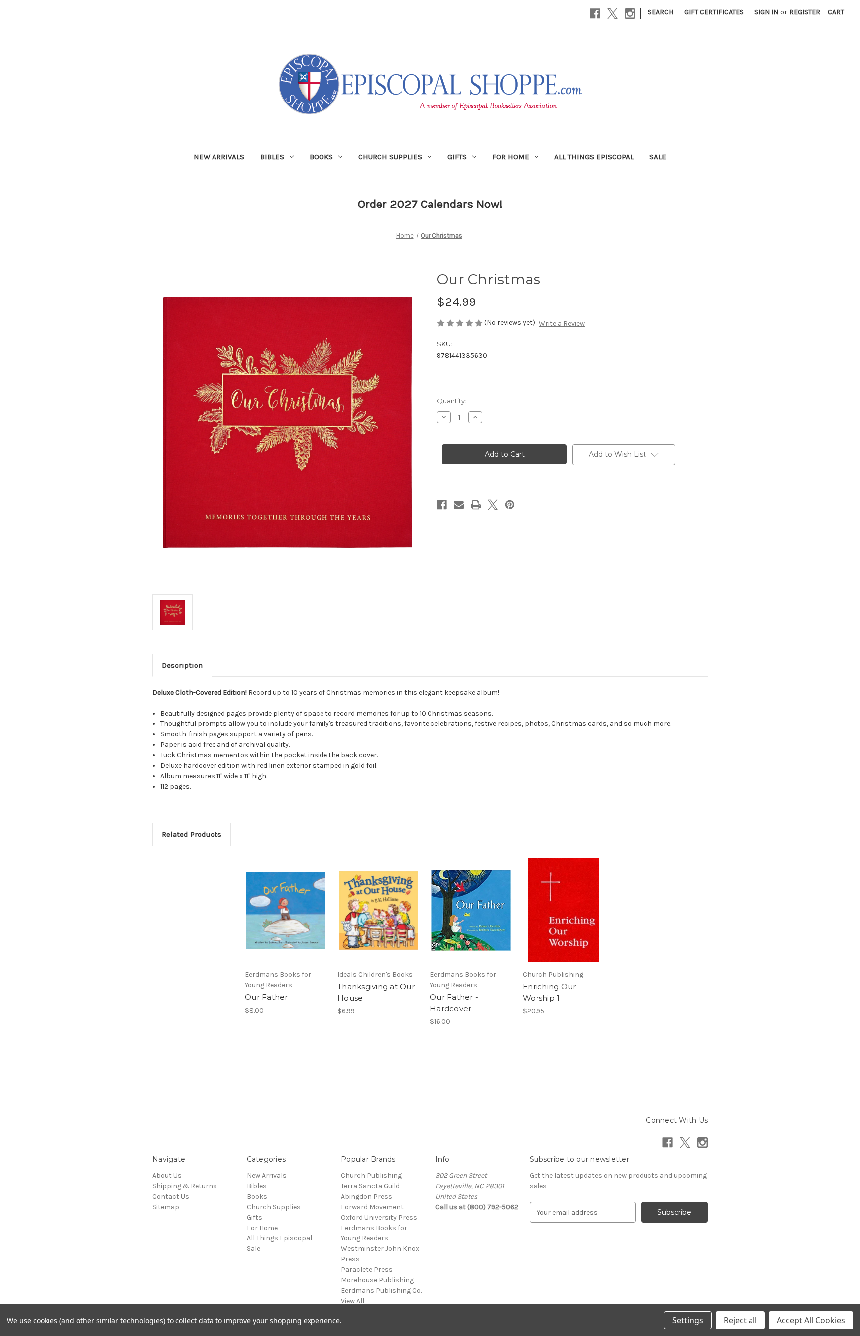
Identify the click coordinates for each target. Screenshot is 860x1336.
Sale (657, 156)
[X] (612, 13)
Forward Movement (372, 1207)
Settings (687, 1320)
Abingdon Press (366, 1196)
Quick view (285, 902)
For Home (510, 156)
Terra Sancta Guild (370, 1186)
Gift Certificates (714, 12)
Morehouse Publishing (377, 1280)
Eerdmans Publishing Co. (381, 1290)
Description (182, 665)
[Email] (459, 505)
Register (804, 12)
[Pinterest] (510, 505)
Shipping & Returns (184, 1186)
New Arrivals (219, 156)
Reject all (740, 1320)
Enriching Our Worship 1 (549, 992)
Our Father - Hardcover (454, 1002)
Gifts (457, 156)
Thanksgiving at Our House (376, 992)
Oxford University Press (379, 1217)
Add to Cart (286, 919)
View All (352, 1301)
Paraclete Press (367, 1269)
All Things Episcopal (594, 156)
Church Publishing (371, 1175)
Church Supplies (390, 156)
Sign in (766, 12)
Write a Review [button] (562, 323)
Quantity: (451, 401)
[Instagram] (630, 13)
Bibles (272, 156)
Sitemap (165, 1207)
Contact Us (170, 1196)
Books (321, 156)
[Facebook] (595, 13)
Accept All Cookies (811, 1320)
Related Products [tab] (191, 834)
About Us (167, 1175)
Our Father (266, 997)
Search (660, 12)
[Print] (476, 505)
